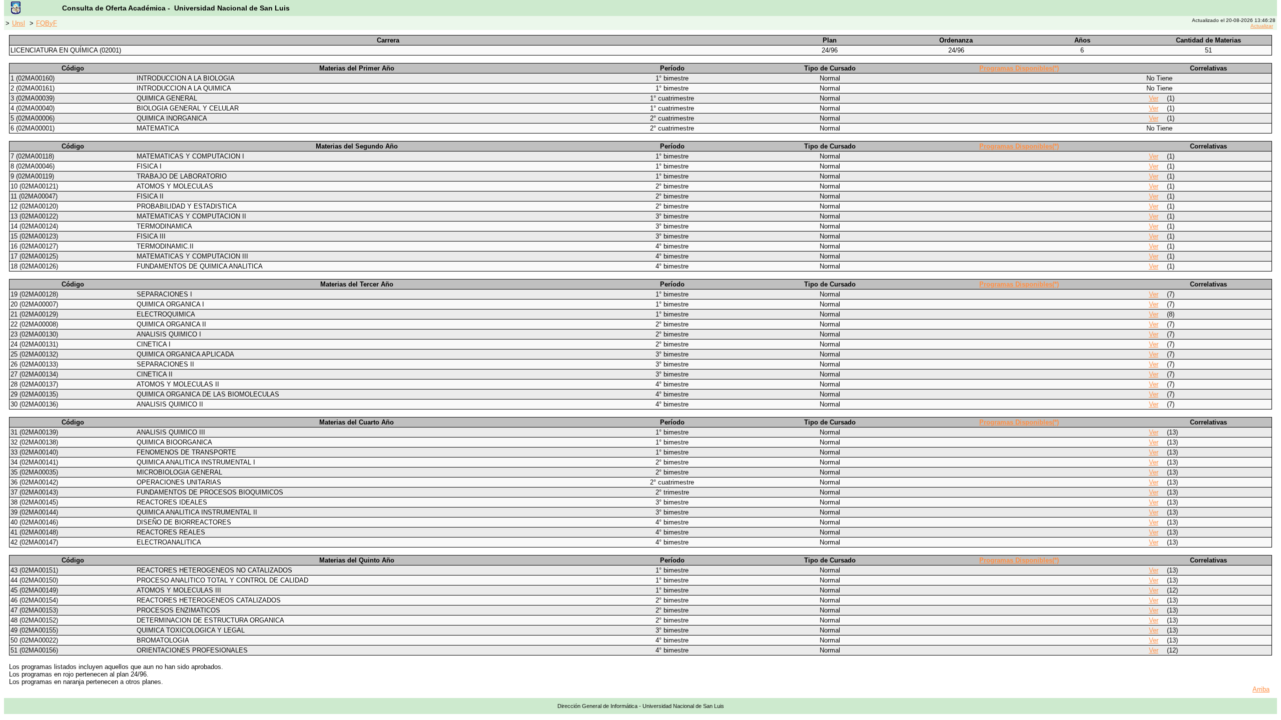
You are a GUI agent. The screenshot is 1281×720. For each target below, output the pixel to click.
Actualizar (1261, 25)
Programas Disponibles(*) (1019, 68)
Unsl (18, 23)
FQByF (46, 23)
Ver (1153, 98)
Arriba (1260, 689)
